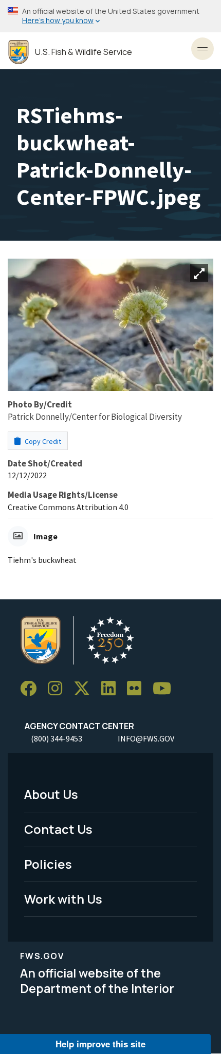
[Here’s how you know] (110, 16)
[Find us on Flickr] (138, 689)
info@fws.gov (146, 738)
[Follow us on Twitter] (85, 689)
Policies (48, 863)
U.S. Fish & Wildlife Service (83, 52)
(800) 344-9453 (56, 738)
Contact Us (58, 829)
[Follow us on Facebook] (32, 689)
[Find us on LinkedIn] (112, 689)
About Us (51, 794)
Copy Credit (42, 441)
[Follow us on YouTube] (165, 689)
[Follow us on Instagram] (58, 689)
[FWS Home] (18, 52)
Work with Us (63, 898)
